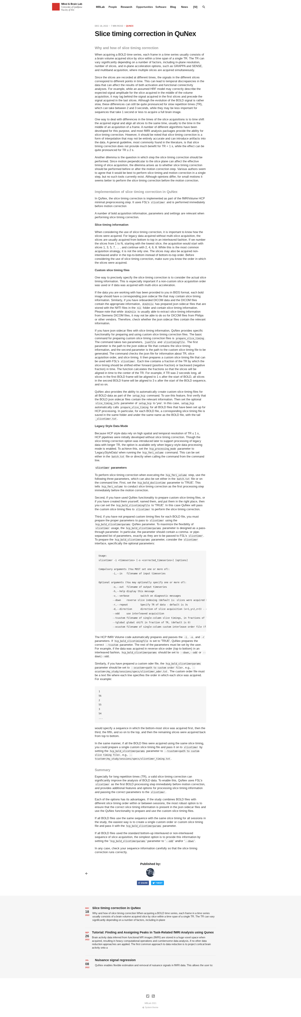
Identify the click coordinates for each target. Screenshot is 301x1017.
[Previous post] (87, 873)
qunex (129, 26)
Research (126, 6)
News (184, 6)
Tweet (159, 883)
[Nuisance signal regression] (150, 964)
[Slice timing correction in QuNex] (150, 915)
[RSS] (153, 996)
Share (144, 883)
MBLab (100, 6)
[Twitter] (148, 996)
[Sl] (195, 6)
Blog (173, 6)
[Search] (203, 7)
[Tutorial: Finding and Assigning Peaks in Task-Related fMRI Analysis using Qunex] (150, 941)
